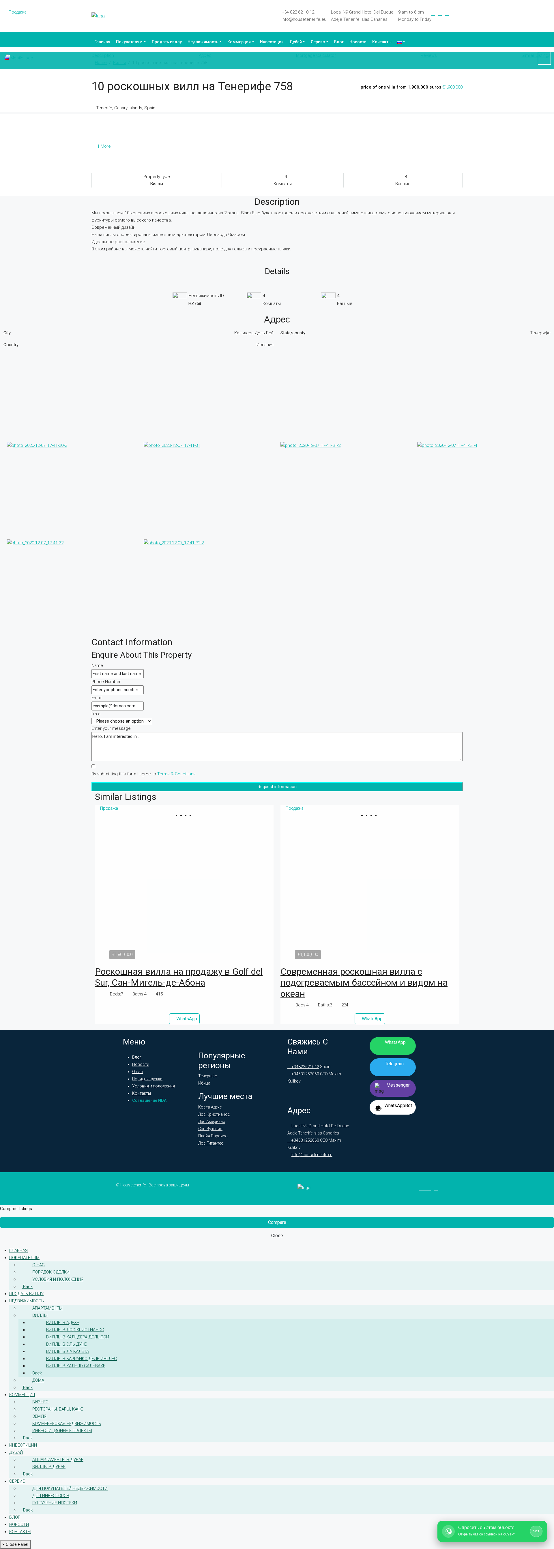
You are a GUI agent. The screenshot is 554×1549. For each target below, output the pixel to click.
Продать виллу (167, 42)
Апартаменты (47, 1308)
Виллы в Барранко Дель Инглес (81, 1358)
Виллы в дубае (48, 1466)
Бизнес (40, 1401)
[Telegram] (454, 13)
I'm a (95, 714)
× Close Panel (15, 1544)
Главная (102, 42)
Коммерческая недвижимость (66, 1423)
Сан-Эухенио (210, 1128)
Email (96, 697)
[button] (182, 815)
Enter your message (111, 728)
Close (277, 1235)
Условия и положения (153, 1086)
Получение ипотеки (54, 1502)
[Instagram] (447, 13)
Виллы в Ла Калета (67, 1351)
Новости (357, 42)
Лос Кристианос (214, 1114)
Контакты (382, 42)
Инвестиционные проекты (62, 1430)
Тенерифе (207, 1076)
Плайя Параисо (213, 1136)
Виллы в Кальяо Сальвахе (75, 1365)
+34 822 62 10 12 (298, 12)
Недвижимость (203, 42)
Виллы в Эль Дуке (66, 1344)
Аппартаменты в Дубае (57, 1459)
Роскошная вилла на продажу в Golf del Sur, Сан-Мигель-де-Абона (179, 977)
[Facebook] (433, 13)
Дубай (295, 42)
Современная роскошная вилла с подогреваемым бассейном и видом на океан (364, 982)
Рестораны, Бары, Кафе (57, 1409)
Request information (277, 786)
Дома (38, 1380)
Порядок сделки (147, 1079)
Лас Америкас (211, 1121)
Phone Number (106, 681)
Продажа (18, 12)
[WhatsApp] (461, 13)
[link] (184, 886)
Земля (39, 1416)
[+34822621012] (544, 58)
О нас (137, 1071)
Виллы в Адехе (62, 1322)
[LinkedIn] (440, 13)
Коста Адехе (210, 1107)
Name (97, 665)
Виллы (40, 1315)
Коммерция (239, 42)
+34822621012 (305, 1066)
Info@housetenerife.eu (304, 19)
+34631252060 (305, 1074)
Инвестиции (272, 42)
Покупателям (129, 42)
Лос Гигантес (210, 1143)
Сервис (318, 42)
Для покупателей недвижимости (70, 1488)
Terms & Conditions (176, 774)
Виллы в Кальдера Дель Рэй (77, 1337)
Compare (277, 1222)
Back (27, 1286)
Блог (339, 42)
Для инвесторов (50, 1495)
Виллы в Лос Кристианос (75, 1329)
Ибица (204, 1083)
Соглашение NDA (149, 1100)
